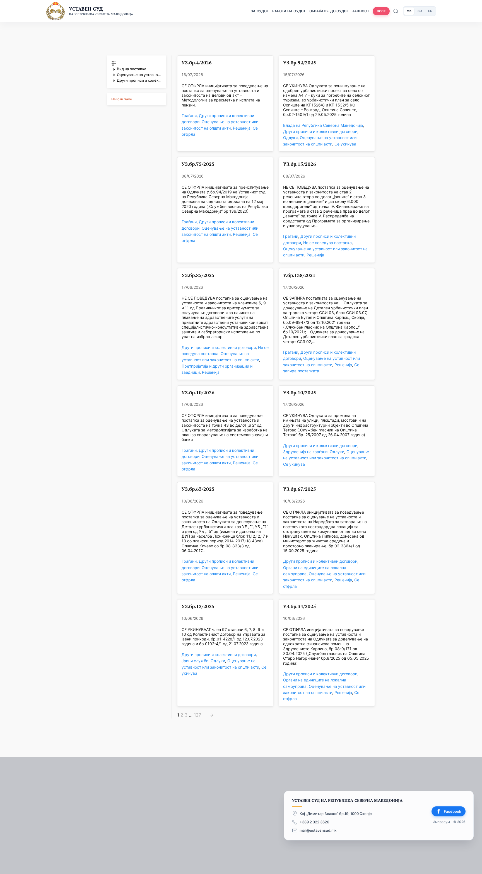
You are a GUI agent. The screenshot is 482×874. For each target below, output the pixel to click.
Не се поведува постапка (327, 242)
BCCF (381, 11)
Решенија (241, 128)
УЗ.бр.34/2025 (299, 607)
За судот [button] (260, 11)
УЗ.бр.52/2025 (299, 63)
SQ (420, 11)
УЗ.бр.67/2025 (299, 489)
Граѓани (189, 115)
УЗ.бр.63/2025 (198, 489)
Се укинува (345, 144)
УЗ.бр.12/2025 (198, 607)
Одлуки (290, 137)
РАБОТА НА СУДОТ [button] (289, 11)
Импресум (441, 822)
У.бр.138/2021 (299, 275)
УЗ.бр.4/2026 (197, 63)
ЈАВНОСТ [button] (360, 11)
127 (197, 715)
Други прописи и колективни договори (320, 131)
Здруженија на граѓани (305, 451)
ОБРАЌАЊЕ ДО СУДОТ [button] (329, 11)
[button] (136, 72)
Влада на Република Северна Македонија (323, 125)
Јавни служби (195, 660)
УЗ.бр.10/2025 (299, 393)
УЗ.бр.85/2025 (198, 275)
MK (409, 11)
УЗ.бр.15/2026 (299, 164)
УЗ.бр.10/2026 (198, 393)
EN (430, 11)
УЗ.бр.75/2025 (198, 164)
